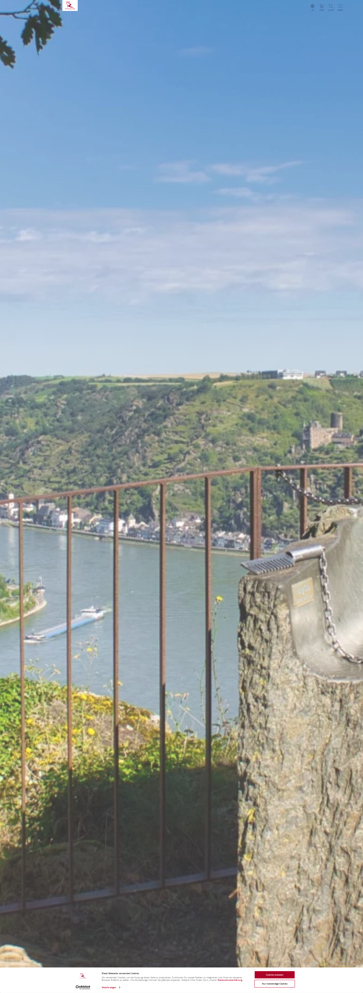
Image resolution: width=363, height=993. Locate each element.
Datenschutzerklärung (230, 980)
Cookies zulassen (274, 974)
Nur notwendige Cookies (274, 983)
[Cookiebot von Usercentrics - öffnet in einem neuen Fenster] (83, 987)
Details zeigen (109, 987)
